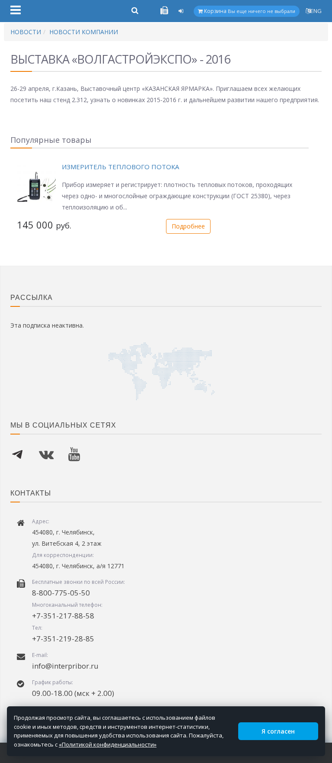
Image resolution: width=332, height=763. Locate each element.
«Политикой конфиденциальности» (107, 744)
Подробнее (188, 226)
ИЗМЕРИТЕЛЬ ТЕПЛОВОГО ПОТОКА (120, 166)
